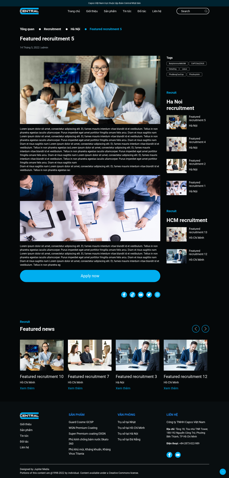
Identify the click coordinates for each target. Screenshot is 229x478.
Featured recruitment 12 (198, 252)
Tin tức (127, 11)
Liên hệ (156, 11)
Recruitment (52, 29)
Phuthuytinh (194, 74)
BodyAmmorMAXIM (177, 63)
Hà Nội (75, 29)
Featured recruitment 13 (198, 230)
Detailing (173, 69)
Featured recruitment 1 (197, 184)
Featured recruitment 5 (197, 118)
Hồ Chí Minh (196, 237)
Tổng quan (27, 29)
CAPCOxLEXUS (197, 63)
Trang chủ (74, 11)
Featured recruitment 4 (197, 140)
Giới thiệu (92, 11)
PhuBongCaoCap (176, 74)
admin (44, 47)
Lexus (184, 69)
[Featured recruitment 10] (42, 354)
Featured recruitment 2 (197, 162)
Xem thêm (27, 388)
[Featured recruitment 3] (137, 354)
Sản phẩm (110, 11)
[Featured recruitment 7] (89, 354)
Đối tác (142, 11)
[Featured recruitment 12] (185, 354)
